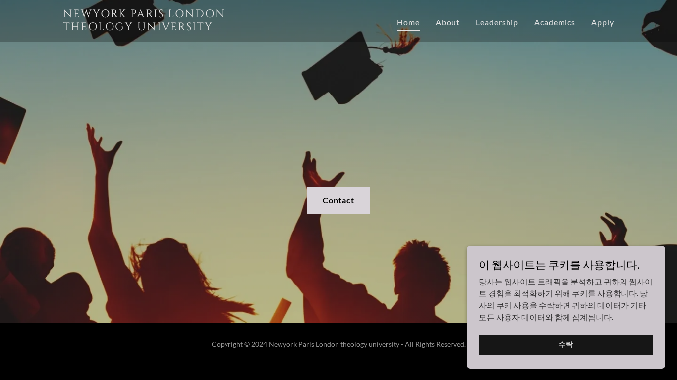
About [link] (448, 22)
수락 (566, 344)
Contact (338, 200)
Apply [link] (602, 22)
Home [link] (408, 22)
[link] (159, 27)
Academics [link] (554, 22)
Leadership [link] (497, 22)
